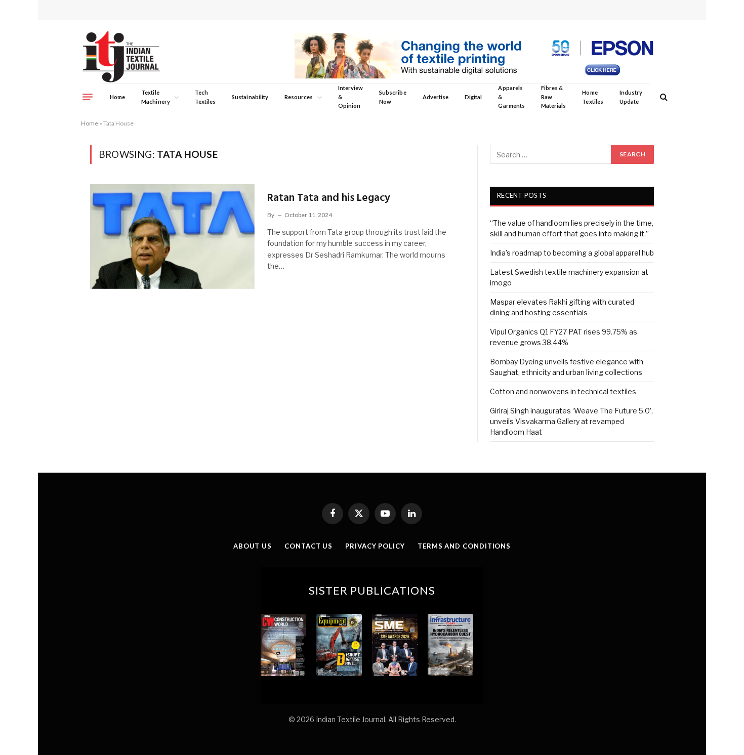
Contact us (308, 546)
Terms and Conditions (464, 546)
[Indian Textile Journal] (121, 57)
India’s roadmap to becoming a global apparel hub (572, 252)
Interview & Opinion (350, 97)
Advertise (436, 97)
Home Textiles (592, 97)
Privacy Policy (375, 546)
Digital (473, 97)
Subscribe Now (392, 97)
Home (117, 97)
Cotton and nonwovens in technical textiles (563, 391)
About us (252, 546)
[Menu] (87, 96)
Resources (298, 97)
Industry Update (630, 97)
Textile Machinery (155, 97)
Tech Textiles (205, 97)
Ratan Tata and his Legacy (328, 198)
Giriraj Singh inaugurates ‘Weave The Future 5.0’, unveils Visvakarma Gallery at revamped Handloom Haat (571, 421)
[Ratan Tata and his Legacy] (172, 236)
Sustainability (250, 97)
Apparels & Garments (511, 97)
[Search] (663, 97)
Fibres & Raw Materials (553, 97)
